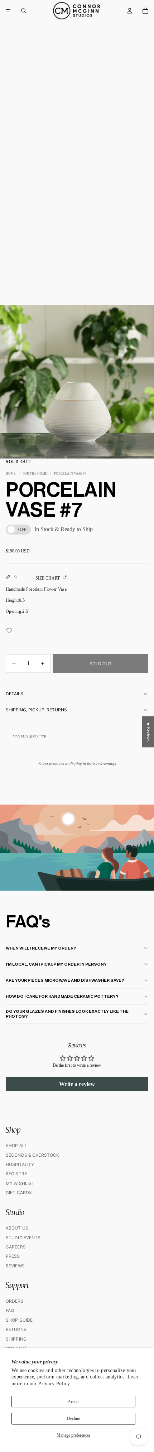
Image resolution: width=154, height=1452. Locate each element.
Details (14, 693)
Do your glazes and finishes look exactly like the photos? (67, 1013)
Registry (16, 1173)
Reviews (15, 1265)
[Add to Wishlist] (77, 635)
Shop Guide (19, 1320)
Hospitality (20, 1164)
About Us (17, 1228)
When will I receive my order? (41, 948)
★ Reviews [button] (148, 732)
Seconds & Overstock (32, 1155)
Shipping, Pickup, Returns (36, 709)
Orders (15, 1301)
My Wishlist (20, 1183)
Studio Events (23, 1237)
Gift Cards (19, 1192)
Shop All (16, 1145)
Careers (16, 1247)
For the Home (35, 473)
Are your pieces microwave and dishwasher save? (65, 980)
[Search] (24, 11)
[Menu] (8, 10)
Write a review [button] (77, 1084)
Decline (73, 1418)
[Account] (130, 11)
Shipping (16, 1339)
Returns (16, 1329)
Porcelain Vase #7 (70, 473)
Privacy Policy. (54, 1383)
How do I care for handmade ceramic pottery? (62, 996)
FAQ (10, 1310)
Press (13, 1256)
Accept (74, 1401)
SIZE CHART (48, 578)
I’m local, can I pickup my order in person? (56, 964)
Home (11, 473)
